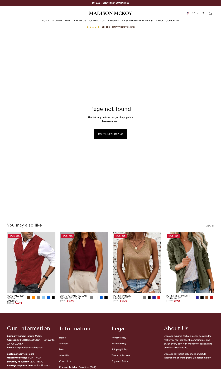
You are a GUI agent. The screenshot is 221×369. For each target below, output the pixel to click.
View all (210, 225)
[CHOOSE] (52, 287)
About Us (64, 355)
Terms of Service (121, 355)
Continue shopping (110, 134)
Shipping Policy (120, 349)
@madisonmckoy (202, 357)
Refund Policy (119, 343)
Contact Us (65, 361)
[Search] (203, 13)
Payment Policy (120, 361)
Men (61, 349)
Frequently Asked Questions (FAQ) (77, 367)
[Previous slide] (12, 263)
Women (63, 343)
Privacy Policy (119, 337)
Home (62, 337)
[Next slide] (50, 263)
